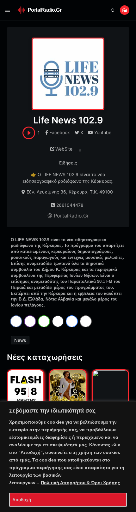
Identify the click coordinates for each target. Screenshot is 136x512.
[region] (68, 456)
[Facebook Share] (16, 321)
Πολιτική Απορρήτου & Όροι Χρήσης (80, 482)
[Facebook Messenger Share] (72, 321)
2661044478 (69, 205)
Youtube (102, 132)
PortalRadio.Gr (45, 10)
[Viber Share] (30, 321)
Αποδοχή (21, 499)
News (20, 340)
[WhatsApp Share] (44, 321)
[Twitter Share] (58, 321)
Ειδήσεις (68, 162)
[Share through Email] (86, 321)
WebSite (63, 149)
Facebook (59, 132)
